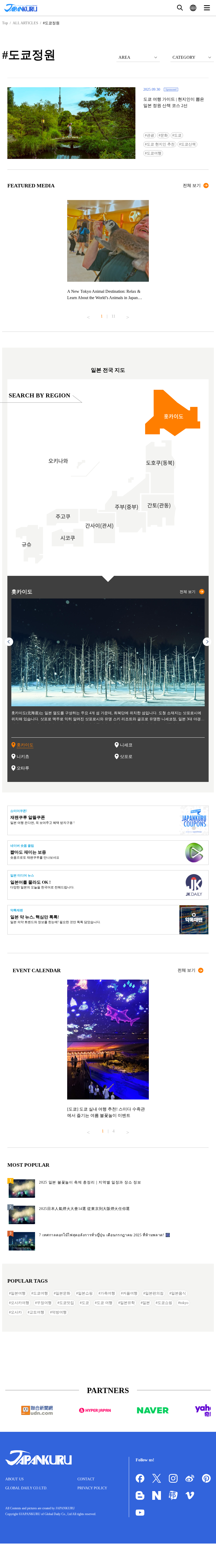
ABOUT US (14, 1479)
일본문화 (63, 1293)
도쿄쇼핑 (165, 1303)
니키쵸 (23, 756)
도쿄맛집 (66, 1303)
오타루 (23, 768)
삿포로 (126, 756)
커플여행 (130, 1293)
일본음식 (178, 1293)
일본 (146, 1303)
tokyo (184, 1303)
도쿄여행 (154, 153)
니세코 (126, 745)
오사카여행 (20, 1303)
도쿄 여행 (104, 1303)
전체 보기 (192, 185)
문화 (164, 135)
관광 (150, 135)
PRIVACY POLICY (92, 1488)
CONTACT (86, 1479)
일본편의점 (154, 1293)
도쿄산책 (188, 144)
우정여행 (44, 1303)
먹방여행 (59, 1312)
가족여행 (107, 1293)
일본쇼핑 (85, 1293)
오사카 (16, 1312)
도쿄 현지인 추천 (161, 144)
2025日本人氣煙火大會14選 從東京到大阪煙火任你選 (84, 1209)
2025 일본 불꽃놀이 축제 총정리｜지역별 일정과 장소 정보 (90, 1182)
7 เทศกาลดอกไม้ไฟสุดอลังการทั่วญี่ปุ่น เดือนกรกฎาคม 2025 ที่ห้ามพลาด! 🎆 (104, 1235)
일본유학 (127, 1303)
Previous (88, 315)
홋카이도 (25, 745)
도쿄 (177, 135)
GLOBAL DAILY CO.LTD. (26, 1488)
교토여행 (37, 1312)
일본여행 (18, 1293)
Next (127, 315)
